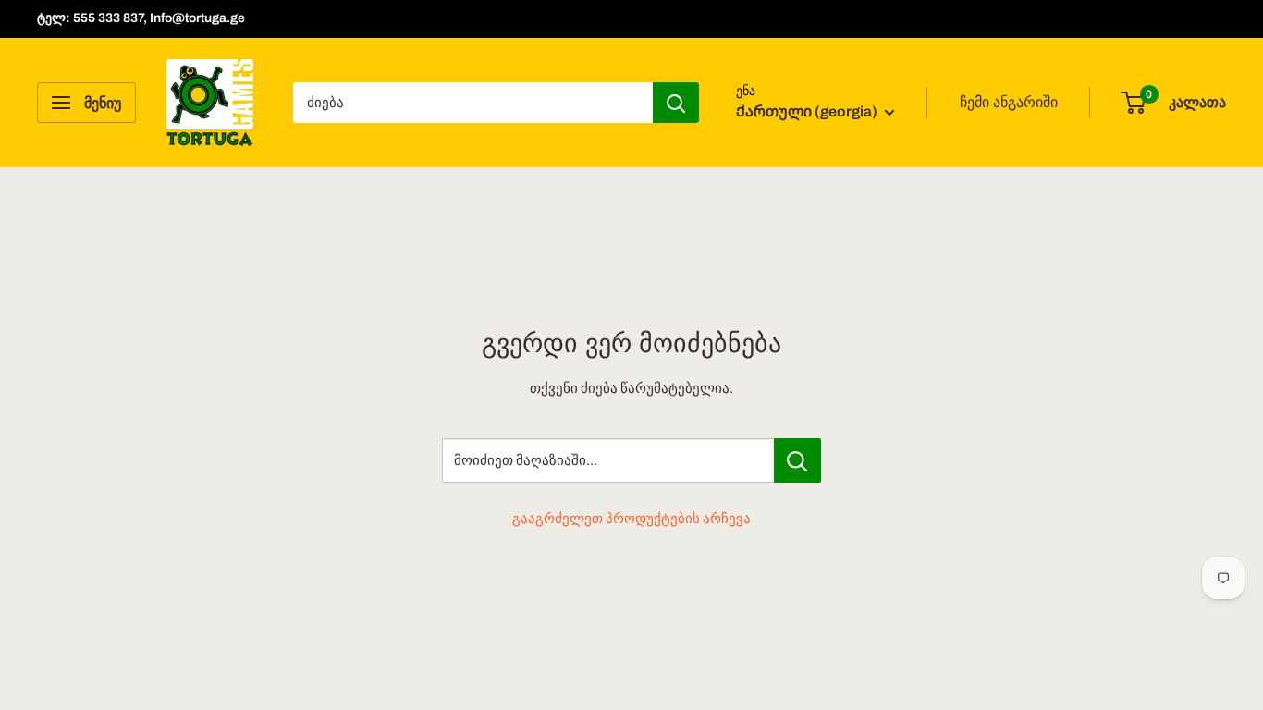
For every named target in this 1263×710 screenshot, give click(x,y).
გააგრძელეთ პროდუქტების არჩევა (631, 518)
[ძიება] (676, 102)
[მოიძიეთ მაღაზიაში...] (797, 460)
